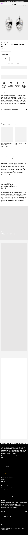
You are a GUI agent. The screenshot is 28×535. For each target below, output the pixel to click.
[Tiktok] (11, 516)
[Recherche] (22, 4)
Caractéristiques (11, 92)
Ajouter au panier (14, 63)
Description (3, 92)
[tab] (4, 92)
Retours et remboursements (9, 113)
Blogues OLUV (4, 471)
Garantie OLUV (4, 489)
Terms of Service (4, 529)
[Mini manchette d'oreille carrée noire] (7, 134)
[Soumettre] (26, 511)
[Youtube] (5, 516)
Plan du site (4, 481)
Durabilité (3, 479)
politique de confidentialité (7, 477)
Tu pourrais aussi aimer (9, 124)
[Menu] (2, 4)
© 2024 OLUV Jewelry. (5, 528)
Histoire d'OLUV (5, 469)
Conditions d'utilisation (6, 475)
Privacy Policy (21, 528)
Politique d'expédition (6, 494)
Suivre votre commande (6, 487)
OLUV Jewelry (4, 42)
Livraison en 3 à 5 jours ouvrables (10, 109)
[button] (14, 67)
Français (3, 524)
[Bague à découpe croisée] (21, 134)
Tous (25, 124)
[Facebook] (2, 516)
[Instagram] (8, 516)
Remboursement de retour (7, 491)
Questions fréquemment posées (8, 496)
